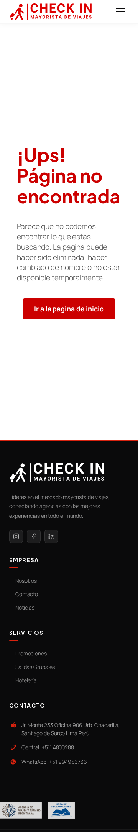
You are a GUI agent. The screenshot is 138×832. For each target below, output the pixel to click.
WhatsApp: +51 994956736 (54, 761)
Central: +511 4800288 (47, 747)
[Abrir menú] (120, 12)
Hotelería (26, 680)
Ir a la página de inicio (69, 308)
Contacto (26, 594)
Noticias (24, 607)
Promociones (31, 653)
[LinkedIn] (51, 536)
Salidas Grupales (35, 666)
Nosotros (26, 580)
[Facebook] (34, 536)
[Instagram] (16, 536)
